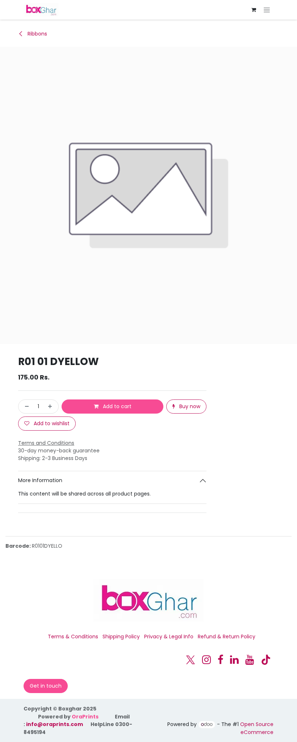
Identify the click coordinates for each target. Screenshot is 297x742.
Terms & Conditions (73, 636)
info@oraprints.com (54, 724)
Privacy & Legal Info (168, 636)
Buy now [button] (189, 406)
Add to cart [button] (116, 406)
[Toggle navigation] (266, 10)
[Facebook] (220, 659)
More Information (40, 480)
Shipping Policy (121, 636)
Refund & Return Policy (226, 636)
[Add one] (51, 406)
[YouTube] (249, 659)
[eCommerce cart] (253, 9)
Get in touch (46, 685)
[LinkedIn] (234, 659)
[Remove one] (25, 406)
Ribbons (36, 33)
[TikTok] (265, 659)
